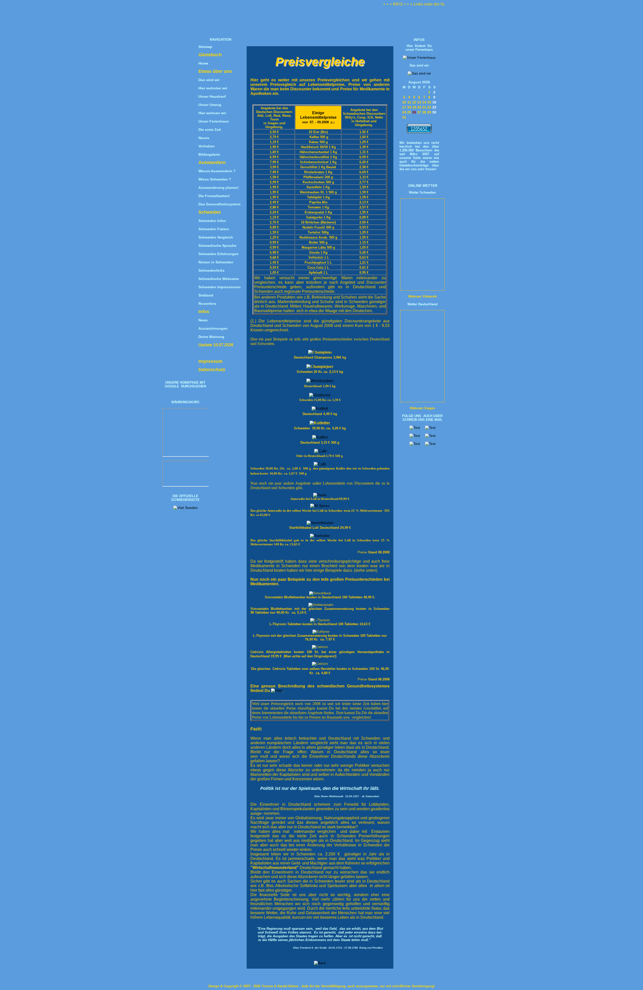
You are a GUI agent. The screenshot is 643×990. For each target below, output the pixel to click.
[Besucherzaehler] (419, 132)
